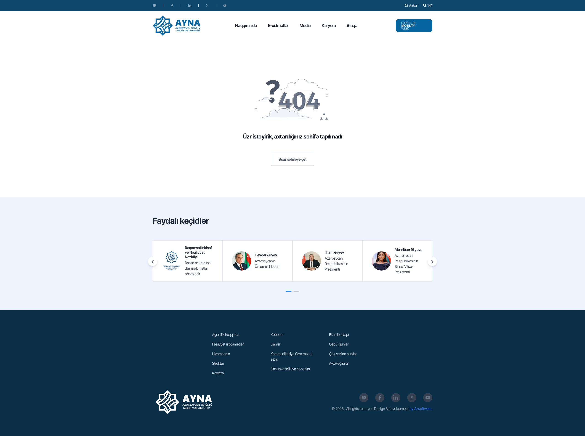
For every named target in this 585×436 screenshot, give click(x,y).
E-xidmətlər (278, 25)
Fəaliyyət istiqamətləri (228, 344)
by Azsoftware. (421, 408)
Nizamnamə (221, 353)
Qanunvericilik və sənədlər (290, 369)
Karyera (329, 25)
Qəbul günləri (339, 344)
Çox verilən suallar (342, 353)
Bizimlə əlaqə (339, 334)
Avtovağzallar (339, 363)
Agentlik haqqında (225, 334)
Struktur (218, 363)
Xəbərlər (277, 334)
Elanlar (275, 344)
